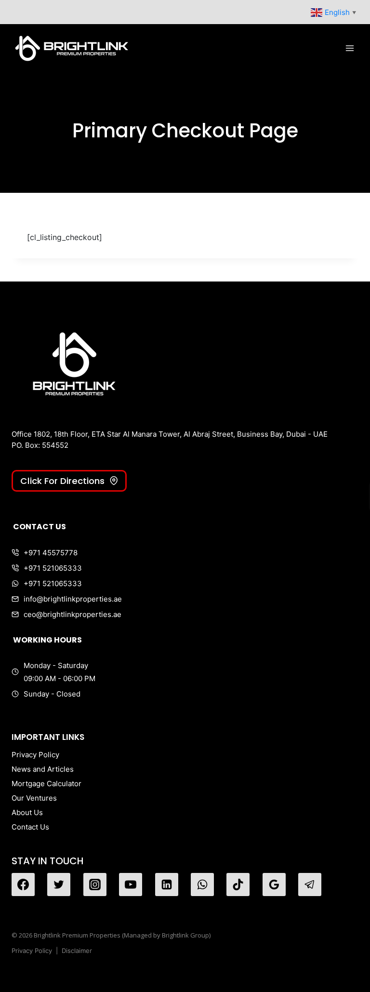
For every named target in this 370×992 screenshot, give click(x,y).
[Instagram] (94, 884)
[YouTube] (130, 884)
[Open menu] (349, 47)
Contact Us (30, 826)
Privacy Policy (35, 754)
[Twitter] (58, 884)
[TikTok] (238, 884)
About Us (27, 812)
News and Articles (43, 769)
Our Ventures (34, 798)
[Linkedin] (166, 884)
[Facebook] (23, 884)
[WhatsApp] (202, 884)
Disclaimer (77, 950)
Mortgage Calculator (46, 783)
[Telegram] (309, 884)
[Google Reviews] (274, 884)
